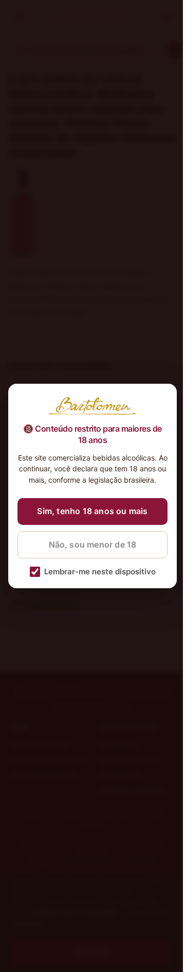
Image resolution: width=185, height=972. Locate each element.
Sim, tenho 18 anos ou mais (92, 511)
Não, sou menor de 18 (93, 544)
